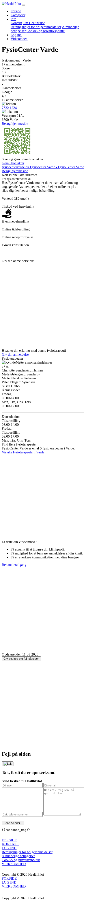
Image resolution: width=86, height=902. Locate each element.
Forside (16, 11)
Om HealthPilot (34, 23)
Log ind (16, 35)
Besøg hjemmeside (15, 123)
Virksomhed (19, 39)
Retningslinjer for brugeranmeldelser (36, 27)
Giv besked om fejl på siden (21, 658)
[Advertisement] (43, 306)
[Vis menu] (23, 4)
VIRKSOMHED (14, 864)
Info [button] (13, 19)
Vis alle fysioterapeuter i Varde (23, 452)
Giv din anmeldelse (15, 354)
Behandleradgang (14, 565)
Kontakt (16, 23)
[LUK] (7, 763)
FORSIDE (9, 840)
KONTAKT (10, 844)
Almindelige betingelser (18, 856)
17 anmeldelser (13, 64)
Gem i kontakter (13, 163)
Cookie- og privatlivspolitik (45, 31)
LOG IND (9, 848)
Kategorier (18, 15)
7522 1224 (9, 108)
